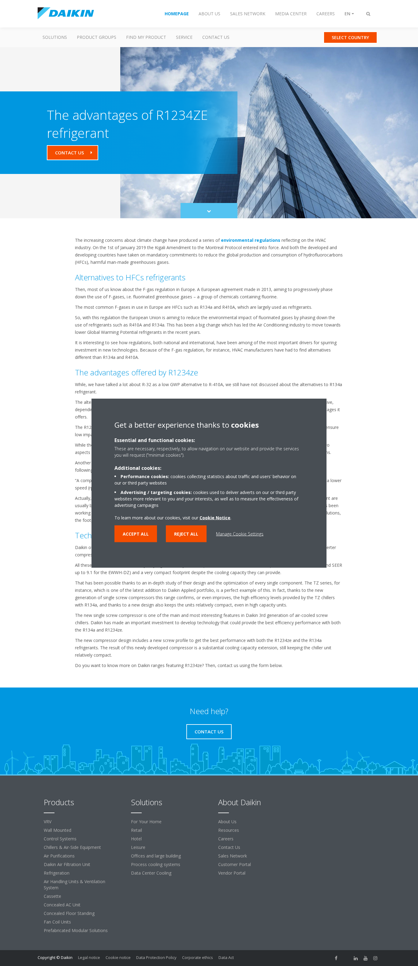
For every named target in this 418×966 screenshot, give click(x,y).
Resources (228, 830)
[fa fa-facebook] (336, 958)
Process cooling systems (155, 864)
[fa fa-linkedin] (356, 958)
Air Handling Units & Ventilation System (74, 884)
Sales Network (232, 856)
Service (184, 37)
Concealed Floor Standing (69, 913)
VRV (47, 821)
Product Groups (96, 37)
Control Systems (60, 839)
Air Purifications (59, 856)
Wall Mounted (57, 830)
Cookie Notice (215, 518)
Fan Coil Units (57, 922)
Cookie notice (118, 957)
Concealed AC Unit (62, 905)
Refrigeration (56, 873)
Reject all (186, 534)
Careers (225, 839)
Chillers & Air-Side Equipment (72, 847)
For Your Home (146, 821)
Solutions (55, 37)
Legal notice (89, 957)
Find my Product (146, 37)
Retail (136, 830)
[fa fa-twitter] (346, 958)
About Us (227, 821)
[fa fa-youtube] (366, 958)
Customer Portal (234, 864)
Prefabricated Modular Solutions (76, 930)
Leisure (138, 847)
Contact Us (216, 37)
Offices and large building (156, 856)
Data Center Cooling (151, 873)
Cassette (52, 896)
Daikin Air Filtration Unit (67, 864)
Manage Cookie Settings (239, 534)
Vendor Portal (231, 873)
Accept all (136, 534)
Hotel (136, 839)
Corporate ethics (197, 957)
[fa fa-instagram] (375, 958)
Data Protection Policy (156, 957)
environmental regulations (250, 240)
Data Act (226, 957)
